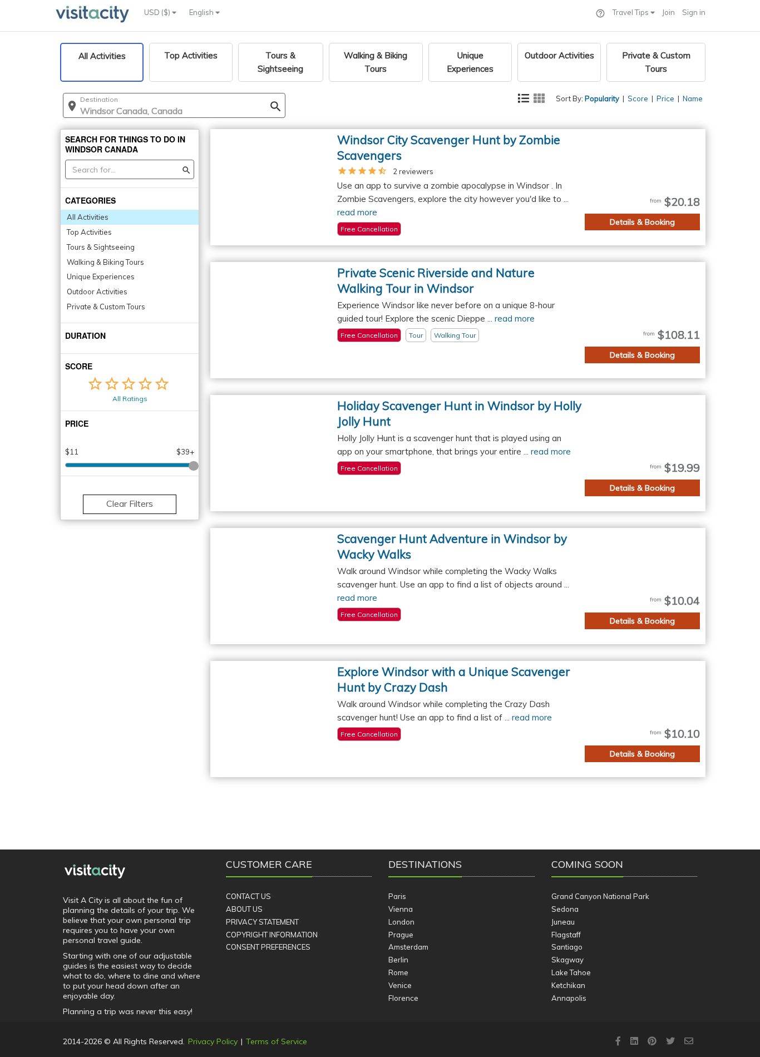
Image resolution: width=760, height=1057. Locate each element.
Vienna (400, 909)
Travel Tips (631, 12)
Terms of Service (276, 1041)
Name (693, 98)
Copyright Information (272, 934)
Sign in (693, 12)
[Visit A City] (95, 871)
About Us (244, 909)
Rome (398, 972)
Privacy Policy (213, 1041)
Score (638, 98)
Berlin (398, 959)
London (401, 921)
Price (665, 98)
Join (668, 12)
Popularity (602, 98)
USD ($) (158, 12)
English (202, 12)
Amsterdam (408, 946)
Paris (397, 896)
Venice (400, 985)
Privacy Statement (262, 921)
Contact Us (248, 896)
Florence (403, 998)
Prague (400, 934)
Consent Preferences (268, 946)
